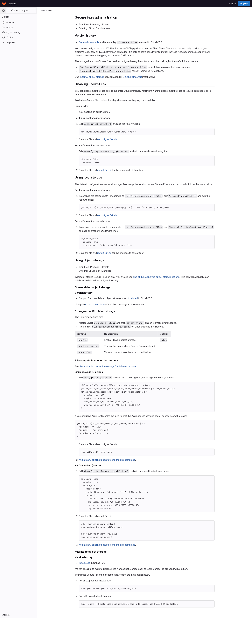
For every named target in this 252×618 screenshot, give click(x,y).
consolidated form (95, 304)
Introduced (84, 562)
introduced (132, 298)
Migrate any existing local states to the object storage (107, 459)
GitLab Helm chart (132, 76)
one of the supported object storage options (156, 276)
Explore (12, 3)
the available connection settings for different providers (109, 366)
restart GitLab (104, 170)
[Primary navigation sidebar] (3, 10)
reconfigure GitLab (107, 139)
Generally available (89, 42)
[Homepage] (4, 3)
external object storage (92, 76)
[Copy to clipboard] (211, 131)
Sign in (232, 3)
